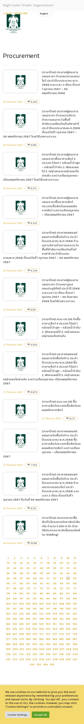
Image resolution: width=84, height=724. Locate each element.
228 (55, 659)
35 (14, 573)
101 (15, 604)
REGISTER (21, 13)
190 (21, 644)
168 (21, 634)
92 (28, 598)
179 (21, 639)
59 (28, 583)
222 (14, 659)
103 (28, 604)
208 (68, 649)
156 (14, 629)
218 (61, 654)
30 (54, 568)
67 (8, 588)
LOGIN (7, 13)
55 (74, 578)
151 (54, 624)
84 (48, 593)
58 (21, 583)
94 (41, 598)
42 (61, 573)
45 (8, 578)
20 (61, 563)
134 (15, 619)
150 (48, 624)
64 (61, 583)
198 (75, 644)
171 (41, 634)
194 (48, 644)
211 (15, 654)
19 (54, 563)
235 (52, 664)
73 (48, 588)
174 (61, 634)
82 (34, 593)
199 (8, 649)
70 (28, 588)
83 (41, 593)
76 (68, 588)
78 (8, 593)
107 (55, 604)
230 (68, 659)
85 (54, 593)
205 (48, 649)
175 (68, 634)
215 (41, 654)
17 (41, 563)
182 (41, 639)
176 (75, 634)
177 (8, 639)
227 (48, 659)
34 (8, 573)
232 (32, 664)
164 (68, 629)
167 (14, 634)
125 (28, 614)
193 (41, 644)
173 (55, 634)
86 (61, 593)
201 (21, 649)
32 (68, 568)
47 (21, 578)
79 (15, 593)
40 (48, 573)
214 (35, 654)
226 (41, 659)
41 (54, 573)
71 (34, 588)
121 (75, 608)
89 (8, 598)
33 (74, 568)
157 (21, 629)
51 (48, 578)
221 (8, 659)
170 (34, 634)
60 (35, 583)
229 (61, 659)
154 (75, 624)
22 (74, 563)
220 (75, 654)
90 (15, 598)
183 (48, 639)
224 (28, 659)
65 (68, 583)
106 (48, 604)
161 (48, 629)
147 (28, 624)
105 (41, 604)
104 (34, 604)
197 (68, 644)
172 (48, 634)
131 (68, 614)
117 (48, 608)
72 (41, 588)
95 (48, 598)
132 (75, 614)
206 (55, 649)
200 (15, 649)
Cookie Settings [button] (17, 715)
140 (55, 619)
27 (34, 568)
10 (68, 558)
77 (74, 588)
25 (21, 568)
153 (68, 624)
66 (75, 583)
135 (21, 619)
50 (41, 578)
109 (68, 604)
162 (55, 629)
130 (61, 614)
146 (21, 624)
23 (8, 568)
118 (55, 608)
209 (75, 649)
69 (21, 588)
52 (54, 578)
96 (54, 598)
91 (21, 598)
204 (41, 649)
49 (34, 578)
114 (28, 608)
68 (15, 588)
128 (48, 614)
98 (68, 598)
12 (8, 563)
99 (75, 598)
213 (28, 654)
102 (21, 604)
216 (48, 654)
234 (45, 664)
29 (48, 568)
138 (41, 619)
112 (15, 608)
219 (68, 654)
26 (28, 568)
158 (28, 629)
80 (21, 593)
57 (14, 583)
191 (28, 644)
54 (68, 578)
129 (55, 614)
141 (61, 619)
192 (34, 644)
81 (28, 593)
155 (8, 629)
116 (41, 608)
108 (61, 604)
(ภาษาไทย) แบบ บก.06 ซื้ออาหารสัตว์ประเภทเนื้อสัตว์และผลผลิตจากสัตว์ (61, 405)
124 (21, 614)
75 (61, 588)
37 (28, 573)
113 (21, 608)
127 (41, 614)
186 (68, 639)
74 (54, 588)
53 (61, 578)
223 (21, 659)
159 (34, 629)
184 (55, 639)
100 (8, 604)
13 (14, 563)
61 (41, 583)
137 (35, 619)
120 (68, 608)
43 (68, 573)
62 (48, 583)
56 (8, 583)
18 (48, 563)
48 (28, 578)
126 (34, 614)
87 (68, 593)
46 (15, 578)
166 (8, 634)
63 (54, 583)
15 (28, 563)
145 (15, 624)
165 (75, 629)
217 (55, 654)
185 (61, 639)
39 (41, 573)
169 (28, 634)
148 (34, 624)
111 (8, 608)
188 (8, 644)
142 (68, 619)
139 (48, 619)
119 (61, 608)
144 (8, 624)
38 (34, 573)
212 (21, 654)
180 (28, 639)
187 (75, 639)
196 (61, 644)
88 (75, 593)
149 (41, 624)
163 (61, 629)
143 (75, 619)
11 (75, 558)
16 (34, 563)
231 (75, 659)
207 (61, 649)
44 (74, 573)
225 (34, 659)
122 (8, 614)
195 (55, 644)
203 (35, 649)
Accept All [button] (40, 715)
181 (35, 639)
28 (41, 568)
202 (28, 649)
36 (21, 573)
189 (14, 644)
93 (34, 598)
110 (75, 604)
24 (14, 568)
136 (28, 619)
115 (34, 608)
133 (8, 619)
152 (61, 624)
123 (15, 614)
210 (8, 654)
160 (41, 629)
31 (61, 568)
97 (61, 598)
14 (21, 563)
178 (14, 639)
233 (38, 664)
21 (68, 563)
